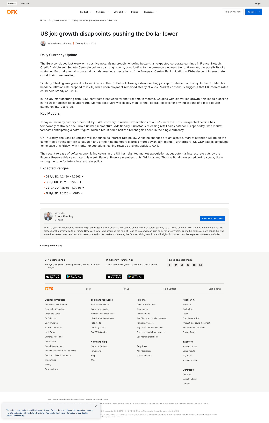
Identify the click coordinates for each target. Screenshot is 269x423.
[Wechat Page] (188, 265)
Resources (149, 12)
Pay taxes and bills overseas (150, 327)
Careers (186, 383)
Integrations (50, 360)
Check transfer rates (146, 304)
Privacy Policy (189, 332)
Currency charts (98, 327)
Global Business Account (56, 304)
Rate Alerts (96, 323)
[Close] (96, 406)
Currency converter (100, 309)
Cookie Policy (19, 415)
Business (12, 3)
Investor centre (190, 346)
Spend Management (54, 346)
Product (84, 12)
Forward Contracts (53, 327)
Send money (142, 309)
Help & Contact (169, 289)
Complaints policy (191, 318)
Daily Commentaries (58, 20)
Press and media (144, 355)
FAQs (126, 289)
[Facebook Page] (169, 265)
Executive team (190, 379)
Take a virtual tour (233, 12)
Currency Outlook (99, 346)
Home (43, 20)
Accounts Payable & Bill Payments (60, 350)
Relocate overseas (145, 323)
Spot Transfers (51, 323)
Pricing (134, 12)
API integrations (144, 351)
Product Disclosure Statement (196, 323)
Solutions (100, 12)
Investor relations (190, 360)
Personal (25, 3)
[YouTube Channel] (194, 265)
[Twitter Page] (182, 265)
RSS (93, 360)
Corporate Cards (52, 313)
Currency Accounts (53, 337)
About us (187, 304)
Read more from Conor (212, 218)
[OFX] (12, 12)
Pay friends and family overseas (151, 318)
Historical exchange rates (102, 318)
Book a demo (215, 289)
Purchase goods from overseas (151, 332)
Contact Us (188, 309)
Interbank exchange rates (102, 313)
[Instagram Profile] (200, 265)
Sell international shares (147, 337)
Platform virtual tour (100, 304)
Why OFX (118, 12)
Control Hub (50, 341)
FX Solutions (50, 318)
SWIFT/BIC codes (99, 332)
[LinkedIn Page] (176, 265)
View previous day (52, 245)
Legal (185, 313)
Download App (51, 369)
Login (88, 289)
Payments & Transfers (55, 309)
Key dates (187, 355)
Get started (252, 12)
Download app (143, 313)
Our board (187, 374)
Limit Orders (50, 332)
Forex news (96, 351)
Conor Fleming (64, 43)
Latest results (189, 351)
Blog (93, 355)
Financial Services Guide (194, 327)
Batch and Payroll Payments (58, 355)
